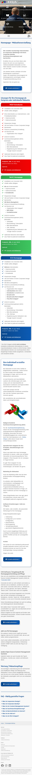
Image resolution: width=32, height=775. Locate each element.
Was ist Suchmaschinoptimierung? (13, 708)
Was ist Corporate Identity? (11, 704)
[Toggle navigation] (9, 36)
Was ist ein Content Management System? (15, 706)
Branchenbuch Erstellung (6, 732)
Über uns (3, 744)
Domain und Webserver (14, 170)
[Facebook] (2, 765)
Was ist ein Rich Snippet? (10, 716)
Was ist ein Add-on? (8, 713)
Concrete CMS (5, 580)
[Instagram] (6, 765)
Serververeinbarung (5, 756)
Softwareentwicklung (5, 739)
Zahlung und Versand (5, 759)
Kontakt (2, 747)
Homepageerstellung (5, 729)
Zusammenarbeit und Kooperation (8, 745)
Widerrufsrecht (4, 758)
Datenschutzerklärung (5, 750)
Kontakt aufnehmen (13, 88)
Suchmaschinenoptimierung (16, 428)
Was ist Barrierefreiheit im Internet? (13, 711)
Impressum (3, 749)
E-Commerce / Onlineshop (6, 730)
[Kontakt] (29, 36)
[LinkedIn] (9, 765)
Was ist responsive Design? (11, 701)
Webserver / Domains (5, 735)
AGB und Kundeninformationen (7, 755)
